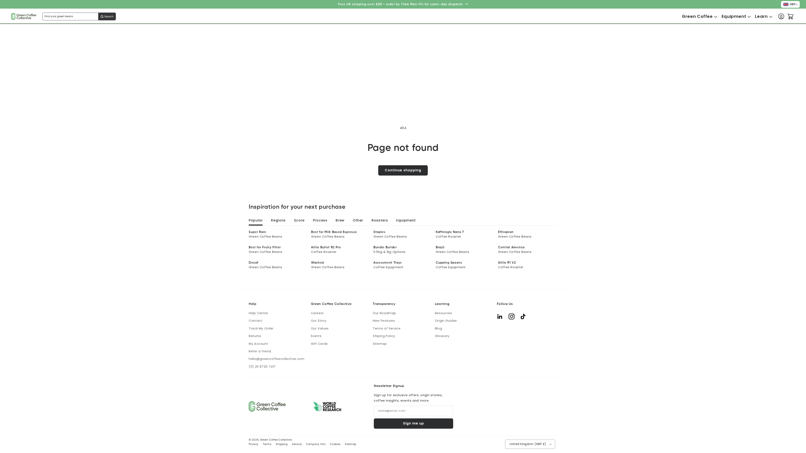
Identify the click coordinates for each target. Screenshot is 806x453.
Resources (443, 313)
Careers (317, 313)
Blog (438, 328)
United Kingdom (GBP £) (528, 444)
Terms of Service (386, 328)
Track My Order (261, 328)
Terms (267, 444)
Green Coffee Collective (276, 439)
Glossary (442, 336)
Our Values (320, 328)
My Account (258, 344)
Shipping (282, 444)
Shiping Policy (384, 336)
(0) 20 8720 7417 (262, 366)
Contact (255, 321)
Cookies (335, 444)
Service (297, 444)
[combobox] (79, 16)
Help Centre (258, 313)
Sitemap (380, 344)
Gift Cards (319, 344)
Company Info (316, 444)
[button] (697, 16)
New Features (384, 321)
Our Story (318, 321)
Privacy (253, 444)
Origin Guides (446, 321)
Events (316, 336)
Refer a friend (260, 351)
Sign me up (413, 423)
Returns (255, 336)
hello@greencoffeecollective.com (277, 359)
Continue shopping (403, 170)
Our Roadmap (384, 313)
